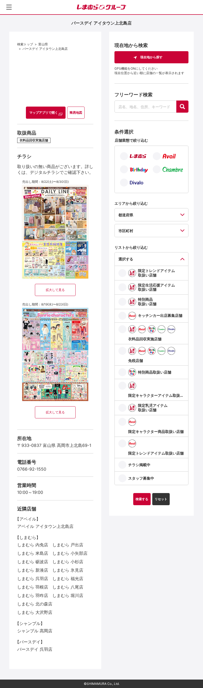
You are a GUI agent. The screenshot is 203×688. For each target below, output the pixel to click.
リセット (161, 499)
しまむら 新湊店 (32, 570)
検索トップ (25, 44)
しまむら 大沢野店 (34, 612)
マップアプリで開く (43, 112)
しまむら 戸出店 (67, 544)
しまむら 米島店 (32, 553)
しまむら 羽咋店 (32, 595)
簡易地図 (76, 112)
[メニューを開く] (9, 7)
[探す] (182, 107)
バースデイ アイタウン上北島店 (45, 49)
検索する (142, 499)
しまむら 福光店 (67, 578)
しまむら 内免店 (32, 544)
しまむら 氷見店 (67, 570)
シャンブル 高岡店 (34, 630)
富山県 (43, 44)
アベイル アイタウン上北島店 (45, 526)
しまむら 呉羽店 (32, 578)
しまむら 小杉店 (67, 561)
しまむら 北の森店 (34, 603)
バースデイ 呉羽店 (34, 649)
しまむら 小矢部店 (69, 553)
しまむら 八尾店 (67, 587)
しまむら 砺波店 (32, 561)
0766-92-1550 (31, 469)
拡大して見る (55, 290)
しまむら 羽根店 (32, 587)
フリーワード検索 (133, 94)
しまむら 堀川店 (67, 595)
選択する (125, 259)
